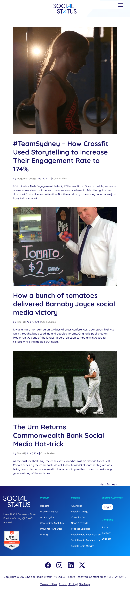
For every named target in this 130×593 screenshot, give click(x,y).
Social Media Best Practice (86, 534)
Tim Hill (21, 321)
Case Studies (59, 178)
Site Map (84, 584)
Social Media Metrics (82, 546)
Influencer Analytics (51, 528)
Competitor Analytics (52, 523)
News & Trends (79, 523)
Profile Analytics (49, 511)
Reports (44, 505)
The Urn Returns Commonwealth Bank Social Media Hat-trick (58, 435)
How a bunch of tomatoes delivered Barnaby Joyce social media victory (64, 303)
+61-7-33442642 (116, 576)
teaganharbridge (26, 178)
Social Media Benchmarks (85, 540)
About (105, 527)
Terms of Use (48, 584)
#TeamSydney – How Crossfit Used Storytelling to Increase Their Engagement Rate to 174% (60, 156)
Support (106, 538)
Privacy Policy (68, 584)
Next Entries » (108, 484)
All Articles (76, 505)
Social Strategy (79, 511)
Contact (106, 533)
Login (107, 507)
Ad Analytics (47, 517)
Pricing (44, 534)
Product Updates (80, 528)
